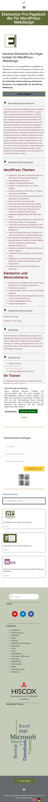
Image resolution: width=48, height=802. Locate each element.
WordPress (15, 630)
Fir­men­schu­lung (15, 368)
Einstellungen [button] (11, 411)
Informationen (16, 653)
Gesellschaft (16, 661)
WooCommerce (17, 632)
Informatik (15, 658)
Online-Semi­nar (15, 366)
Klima (13, 648)
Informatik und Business (20, 656)
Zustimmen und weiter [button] (28, 411)
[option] (39, 799)
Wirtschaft (15, 635)
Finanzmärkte (16, 664)
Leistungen (15, 645)
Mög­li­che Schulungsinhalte (20, 162)
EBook (13, 666)
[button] (24, 7)
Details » (6, 526)
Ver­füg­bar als (14, 357)
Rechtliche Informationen (21, 643)
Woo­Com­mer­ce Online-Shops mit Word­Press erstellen (23, 570)
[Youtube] (15, 614)
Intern (13, 651)
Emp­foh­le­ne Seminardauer (20, 311)
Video (13, 638)
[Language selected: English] (37, 799)
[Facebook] (31, 614)
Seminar (14, 640)
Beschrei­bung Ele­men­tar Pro (21, 103)
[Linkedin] (23, 614)
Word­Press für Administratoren (17, 546)
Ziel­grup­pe (13, 330)
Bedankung (15, 671)
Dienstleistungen (17, 669)
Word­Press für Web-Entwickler (17, 522)
